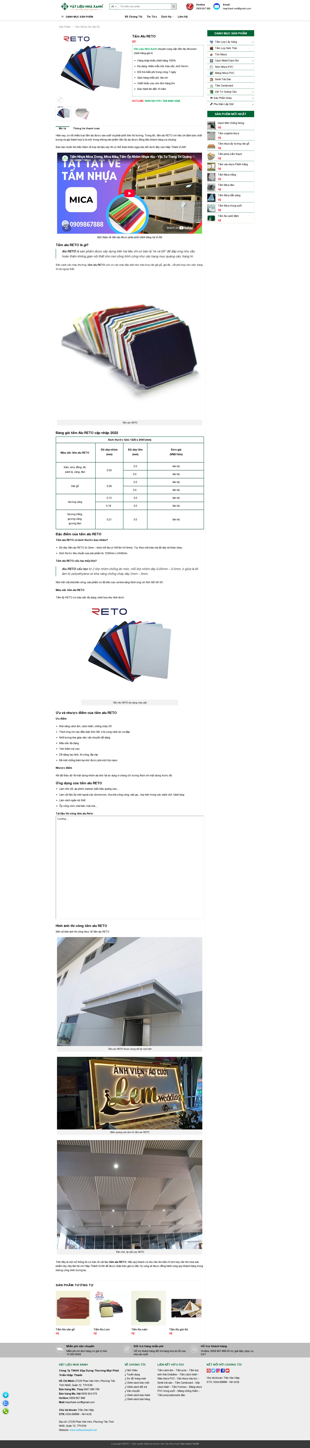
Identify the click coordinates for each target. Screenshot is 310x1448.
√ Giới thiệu (131, 1370)
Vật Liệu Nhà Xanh (170, 1443)
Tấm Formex (179, 1386)
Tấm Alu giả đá (178, 1329)
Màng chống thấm (187, 1390)
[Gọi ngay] (5, 1411)
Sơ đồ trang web (136, 1378)
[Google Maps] (5, 1395)
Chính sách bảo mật (138, 1382)
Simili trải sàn (164, 1382)
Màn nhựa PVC (166, 1378)
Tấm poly (181, 1370)
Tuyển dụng (133, 1374)
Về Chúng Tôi (133, 16)
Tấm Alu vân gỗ (65, 1329)
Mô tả (62, 128)
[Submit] (173, 6)
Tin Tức (152, 16)
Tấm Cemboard (184, 1382)
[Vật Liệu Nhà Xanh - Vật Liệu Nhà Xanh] (81, 6)
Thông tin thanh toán (86, 128)
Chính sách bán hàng (138, 1399)
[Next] (122, 68)
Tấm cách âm (165, 1370)
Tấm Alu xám (139, 1329)
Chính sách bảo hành (138, 1395)
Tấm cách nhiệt (188, 1374)
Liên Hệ (183, 16)
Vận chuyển (133, 1390)
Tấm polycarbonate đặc (171, 1395)
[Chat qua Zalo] (5, 1403)
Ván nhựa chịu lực (187, 1378)
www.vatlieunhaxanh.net (83, 1429)
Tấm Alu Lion (101, 1329)
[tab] (62, 128)
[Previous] (61, 68)
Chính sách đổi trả (137, 1386)
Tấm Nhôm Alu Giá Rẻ (87, 26)
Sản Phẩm (65, 26)
